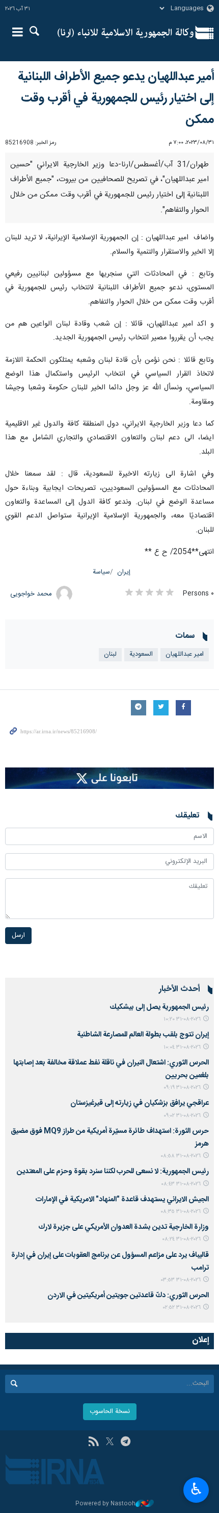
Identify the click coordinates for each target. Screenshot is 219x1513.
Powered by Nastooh (105, 1504)
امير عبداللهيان (185, 654)
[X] (110, 1442)
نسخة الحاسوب (110, 1411)
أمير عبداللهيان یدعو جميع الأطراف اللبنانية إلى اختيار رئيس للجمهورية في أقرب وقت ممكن (116, 98)
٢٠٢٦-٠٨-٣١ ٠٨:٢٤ (181, 1239)
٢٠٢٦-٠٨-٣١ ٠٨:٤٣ (181, 1184)
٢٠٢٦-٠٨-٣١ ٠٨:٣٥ (180, 1212)
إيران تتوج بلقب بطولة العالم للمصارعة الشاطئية (143, 1035)
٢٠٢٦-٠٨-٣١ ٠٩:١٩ (182, 1088)
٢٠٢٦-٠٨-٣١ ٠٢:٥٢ (182, 1307)
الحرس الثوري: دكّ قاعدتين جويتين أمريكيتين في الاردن (128, 1295)
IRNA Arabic (126, 33)
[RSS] (93, 1442)
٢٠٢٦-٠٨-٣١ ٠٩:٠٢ (182, 1116)
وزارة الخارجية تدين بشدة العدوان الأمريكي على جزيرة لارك (123, 1227)
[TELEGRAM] (125, 1442)
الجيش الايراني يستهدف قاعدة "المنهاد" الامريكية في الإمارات (122, 1200)
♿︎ (196, 1489)
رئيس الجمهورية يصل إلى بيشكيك (159, 1007)
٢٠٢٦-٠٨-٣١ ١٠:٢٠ (182, 1019)
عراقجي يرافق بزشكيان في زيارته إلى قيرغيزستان (139, 1103)
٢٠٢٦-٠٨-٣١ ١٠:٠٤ (182, 1047)
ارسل (18, 935)
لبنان (110, 654)
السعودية (141, 654)
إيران (123, 572)
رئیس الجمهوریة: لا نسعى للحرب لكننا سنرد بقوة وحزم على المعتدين (113, 1171)
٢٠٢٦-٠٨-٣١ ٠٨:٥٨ (180, 1156)
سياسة (101, 572)
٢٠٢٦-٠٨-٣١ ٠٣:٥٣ (181, 1280)
